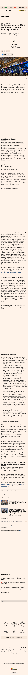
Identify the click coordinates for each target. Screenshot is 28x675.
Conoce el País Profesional (14, 637)
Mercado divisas (8, 19)
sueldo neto (22, 623)
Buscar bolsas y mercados (7, 597)
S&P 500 (11, 7)
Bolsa (2, 19)
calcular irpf (5, 623)
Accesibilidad (13, 663)
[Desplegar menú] (2, 10)
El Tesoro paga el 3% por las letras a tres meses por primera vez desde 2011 (17, 502)
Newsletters (22, 663)
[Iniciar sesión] (26, 10)
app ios (14, 632)
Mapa (17, 663)
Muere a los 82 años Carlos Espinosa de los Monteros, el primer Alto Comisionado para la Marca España (13, 578)
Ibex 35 (3, 7)
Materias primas (24, 19)
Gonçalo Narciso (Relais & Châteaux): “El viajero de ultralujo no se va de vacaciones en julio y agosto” (13, 586)
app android (22, 632)
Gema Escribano (12, 505)
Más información (4, 527)
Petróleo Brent (21, 7)
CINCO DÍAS (14, 44)
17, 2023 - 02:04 (14, 46)
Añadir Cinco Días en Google (8, 54)
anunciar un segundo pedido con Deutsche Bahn (11, 271)
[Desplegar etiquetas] (26, 521)
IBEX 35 (12, 521)
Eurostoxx (7, 604)
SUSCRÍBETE (22, 10)
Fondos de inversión (16, 19)
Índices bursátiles (18, 521)
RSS (19, 663)
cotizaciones (5, 632)
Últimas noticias (5, 574)
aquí (20, 530)
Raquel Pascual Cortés (13, 515)
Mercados (5, 16)
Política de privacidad (7, 663)
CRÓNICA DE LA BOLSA (5, 23)
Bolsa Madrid (3, 521)
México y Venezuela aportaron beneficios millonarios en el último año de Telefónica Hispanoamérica (12, 591)
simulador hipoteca (14, 623)
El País (25, 13)
